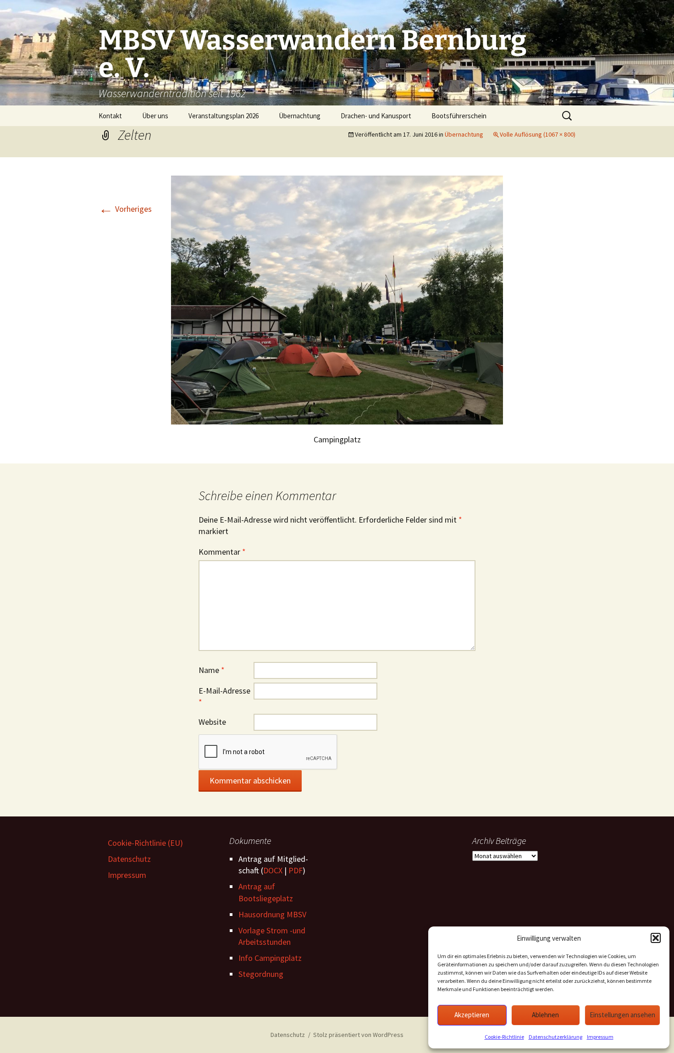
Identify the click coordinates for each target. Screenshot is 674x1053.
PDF (295, 870)
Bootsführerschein (458, 115)
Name (212, 670)
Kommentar (222, 551)
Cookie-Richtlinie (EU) (145, 843)
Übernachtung (299, 115)
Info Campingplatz (270, 958)
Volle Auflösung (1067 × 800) (537, 134)
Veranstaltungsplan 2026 (223, 115)
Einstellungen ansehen (622, 1014)
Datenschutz (129, 859)
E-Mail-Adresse (224, 696)
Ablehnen (545, 1014)
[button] (655, 938)
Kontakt (110, 115)
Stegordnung (260, 974)
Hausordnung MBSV (272, 914)
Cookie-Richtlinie (504, 1036)
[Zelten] (337, 299)
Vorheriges (125, 209)
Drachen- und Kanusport (376, 115)
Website (212, 722)
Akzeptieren (471, 1014)
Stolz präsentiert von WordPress (358, 1035)
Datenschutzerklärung (555, 1036)
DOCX (272, 870)
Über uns (155, 115)
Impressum (600, 1036)
